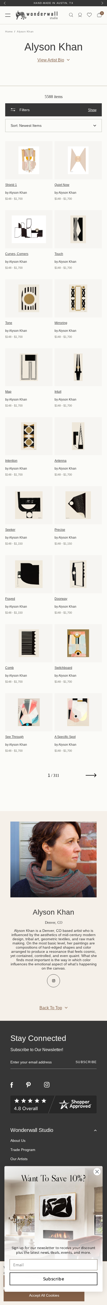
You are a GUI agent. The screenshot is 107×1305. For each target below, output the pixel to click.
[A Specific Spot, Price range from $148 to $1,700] (78, 712)
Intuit (58, 392)
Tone (8, 323)
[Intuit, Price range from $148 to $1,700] (78, 367)
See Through (14, 737)
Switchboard (63, 668)
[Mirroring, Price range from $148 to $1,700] (78, 298)
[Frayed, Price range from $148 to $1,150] (29, 574)
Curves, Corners (16, 254)
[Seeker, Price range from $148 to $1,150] (29, 505)
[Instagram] (47, 1085)
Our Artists (19, 1159)
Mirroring (61, 323)
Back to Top (50, 1008)
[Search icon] (71, 15)
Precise (60, 530)
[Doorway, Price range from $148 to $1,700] (78, 574)
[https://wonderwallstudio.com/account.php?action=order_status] (80, 15)
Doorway (61, 599)
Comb (9, 668)
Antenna (60, 461)
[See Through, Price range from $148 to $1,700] (29, 712)
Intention (11, 461)
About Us (17, 1140)
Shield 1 (11, 185)
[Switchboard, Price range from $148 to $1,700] (78, 643)
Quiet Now (62, 185)
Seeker (10, 530)
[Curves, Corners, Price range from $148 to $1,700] (29, 229)
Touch (59, 254)
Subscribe (53, 1279)
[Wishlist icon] (89, 15)
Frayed (10, 599)
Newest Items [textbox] (30, 125)
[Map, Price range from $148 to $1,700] (29, 367)
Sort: (14, 125)
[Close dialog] (97, 1171)
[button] (53, 109)
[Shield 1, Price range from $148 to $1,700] (29, 160)
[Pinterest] (28, 1085)
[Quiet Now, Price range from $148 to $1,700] (78, 160)
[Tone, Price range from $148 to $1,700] (29, 298)
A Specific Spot (65, 737)
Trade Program (22, 1150)
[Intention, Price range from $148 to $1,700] (29, 436)
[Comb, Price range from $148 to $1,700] (29, 643)
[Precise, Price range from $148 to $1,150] (78, 505)
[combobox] (57, 125)
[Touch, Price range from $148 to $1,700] (78, 229)
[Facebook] (11, 1085)
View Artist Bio (50, 60)
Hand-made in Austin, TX (53, 3)
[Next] (102, 3)
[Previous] (5, 3)
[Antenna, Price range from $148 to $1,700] (78, 436)
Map (8, 392)
